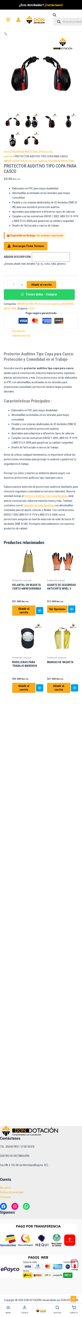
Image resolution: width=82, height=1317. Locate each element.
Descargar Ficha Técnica (28, 246)
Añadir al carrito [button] (23, 610)
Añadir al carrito (41, 284)
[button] (5, 34)
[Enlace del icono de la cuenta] (18, 19)
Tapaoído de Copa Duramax (38, 505)
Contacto (5, 1197)
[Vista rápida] (39, 610)
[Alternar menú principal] (8, 19)
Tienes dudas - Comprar (41, 294)
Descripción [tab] (18, 331)
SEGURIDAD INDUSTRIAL (25, 151)
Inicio (7, 151)
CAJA (31, 308)
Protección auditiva (36, 161)
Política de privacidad (11, 1192)
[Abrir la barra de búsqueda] (54, 15)
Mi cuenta (5, 1187)
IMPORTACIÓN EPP (14, 161)
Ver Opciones (57, 609)
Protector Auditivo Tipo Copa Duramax (45, 496)
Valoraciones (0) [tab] (21, 335)
